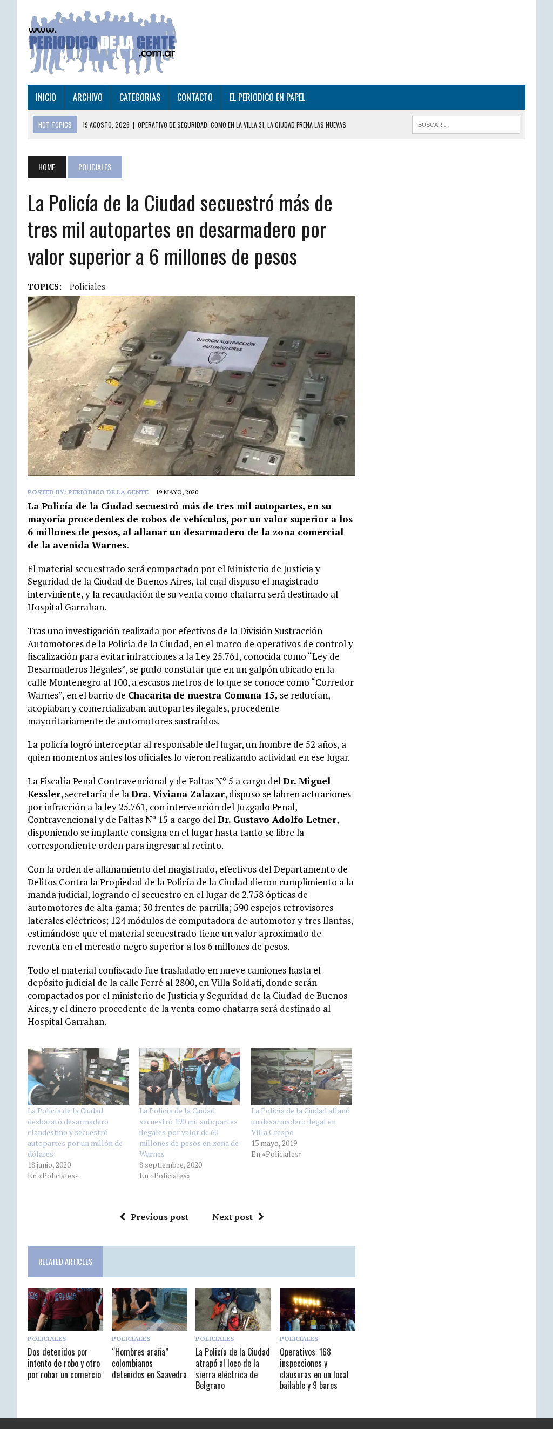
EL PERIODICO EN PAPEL (267, 97)
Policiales (47, 1338)
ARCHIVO (88, 97)
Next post (232, 1217)
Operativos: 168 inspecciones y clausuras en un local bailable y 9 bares (314, 1368)
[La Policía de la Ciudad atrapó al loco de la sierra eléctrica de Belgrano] (233, 1323)
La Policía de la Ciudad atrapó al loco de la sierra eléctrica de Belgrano (232, 1368)
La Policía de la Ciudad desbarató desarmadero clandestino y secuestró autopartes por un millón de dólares (75, 1132)
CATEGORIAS (139, 97)
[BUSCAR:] (466, 123)
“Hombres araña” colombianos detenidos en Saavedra (149, 1363)
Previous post (159, 1217)
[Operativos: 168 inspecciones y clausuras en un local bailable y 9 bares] (317, 1323)
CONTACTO (195, 97)
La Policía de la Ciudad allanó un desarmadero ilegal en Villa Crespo (300, 1121)
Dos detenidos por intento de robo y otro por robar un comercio (64, 1363)
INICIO (46, 97)
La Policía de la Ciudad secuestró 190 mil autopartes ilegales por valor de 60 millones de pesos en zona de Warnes (189, 1132)
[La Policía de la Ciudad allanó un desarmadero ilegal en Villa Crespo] (301, 1077)
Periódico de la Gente (108, 492)
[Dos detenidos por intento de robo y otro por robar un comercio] (65, 1323)
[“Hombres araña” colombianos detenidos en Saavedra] (149, 1323)
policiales (87, 286)
